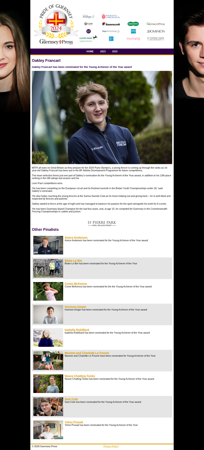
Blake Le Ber (73, 260)
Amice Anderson (76, 237)
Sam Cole (71, 399)
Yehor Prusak (74, 422)
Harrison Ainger (75, 306)
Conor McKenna (76, 283)
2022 (115, 51)
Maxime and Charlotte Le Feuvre (87, 352)
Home (90, 51)
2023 (103, 51)
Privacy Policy (111, 446)
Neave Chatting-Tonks (80, 375)
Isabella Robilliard (77, 329)
